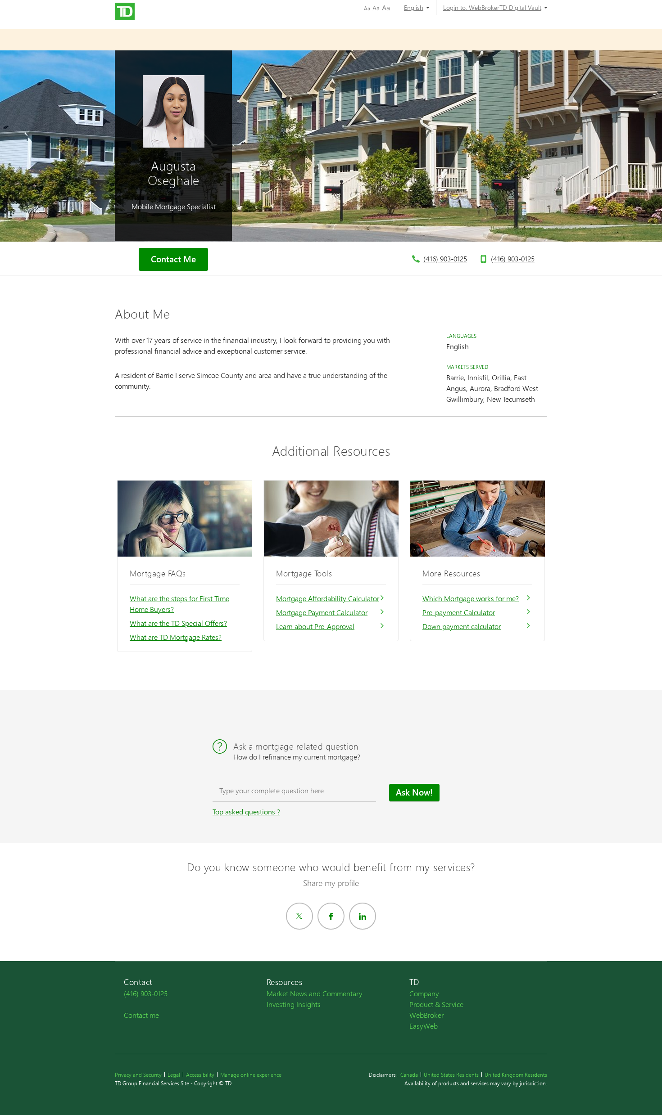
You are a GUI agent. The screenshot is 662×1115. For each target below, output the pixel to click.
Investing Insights (294, 1004)
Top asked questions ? (246, 811)
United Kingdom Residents (516, 1075)
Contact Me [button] (173, 259)
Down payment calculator (461, 626)
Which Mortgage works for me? (470, 598)
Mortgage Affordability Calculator (327, 598)
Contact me (141, 1015)
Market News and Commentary (315, 993)
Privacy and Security (138, 1075)
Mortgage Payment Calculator (321, 612)
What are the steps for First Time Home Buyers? (179, 603)
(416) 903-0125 (445, 258)
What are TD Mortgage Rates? (176, 637)
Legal (174, 1075)
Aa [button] (367, 8)
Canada (409, 1075)
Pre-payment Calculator (458, 612)
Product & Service (436, 1004)
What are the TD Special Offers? (178, 623)
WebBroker (426, 1015)
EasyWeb (423, 1026)
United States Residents (451, 1075)
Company (424, 993)
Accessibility (200, 1075)
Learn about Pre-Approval (315, 626)
